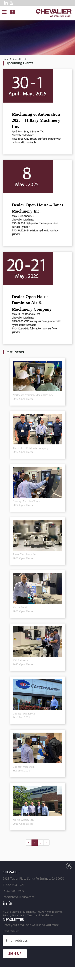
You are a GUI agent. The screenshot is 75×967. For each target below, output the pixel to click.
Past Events (15, 352)
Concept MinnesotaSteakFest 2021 (24, 715)
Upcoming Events (19, 63)
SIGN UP (14, 953)
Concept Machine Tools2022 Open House (26, 503)
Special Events (20, 59)
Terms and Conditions (40, 915)
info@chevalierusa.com (18, 897)
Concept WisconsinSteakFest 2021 (24, 768)
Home (6, 59)
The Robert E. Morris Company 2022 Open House (31, 450)
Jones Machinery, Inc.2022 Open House (25, 556)
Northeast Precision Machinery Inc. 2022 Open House (33, 396)
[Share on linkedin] (6, 3)
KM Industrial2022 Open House (23, 662)
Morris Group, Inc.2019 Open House (23, 821)
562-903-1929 (15, 885)
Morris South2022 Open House (23, 609)
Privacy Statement (13, 915)
